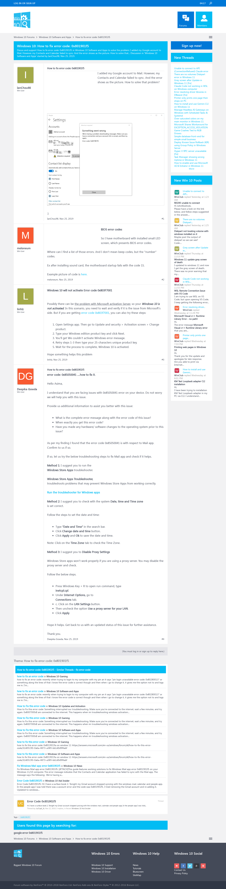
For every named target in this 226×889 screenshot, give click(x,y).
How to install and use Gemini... (194, 371)
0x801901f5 (25, 817)
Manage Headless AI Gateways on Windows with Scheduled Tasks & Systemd (191, 112)
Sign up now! (192, 45)
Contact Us (179, 870)
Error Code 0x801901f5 (29, 780)
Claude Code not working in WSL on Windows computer (191, 87)
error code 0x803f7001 (95, 313)
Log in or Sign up (24, 3)
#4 (163, 639)
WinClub (178, 196)
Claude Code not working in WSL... (196, 280)
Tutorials (137, 868)
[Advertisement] (72, 91)
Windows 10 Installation (103, 868)
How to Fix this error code (31, 706)
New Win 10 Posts (188, 180)
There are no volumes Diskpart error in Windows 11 (189, 76)
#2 (163, 279)
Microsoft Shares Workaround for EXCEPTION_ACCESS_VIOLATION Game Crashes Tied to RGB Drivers (191, 129)
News (135, 865)
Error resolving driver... (194, 306)
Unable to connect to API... (193, 192)
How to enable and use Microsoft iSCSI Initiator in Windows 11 (191, 164)
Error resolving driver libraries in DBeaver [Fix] (190, 93)
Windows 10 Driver (101, 871)
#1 (163, 218)
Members (202, 25)
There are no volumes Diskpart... (194, 221)
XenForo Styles (101, 885)
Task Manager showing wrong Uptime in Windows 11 (189, 158)
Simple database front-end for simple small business (189, 138)
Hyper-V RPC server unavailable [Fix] (190, 152)
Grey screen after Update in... (195, 249)
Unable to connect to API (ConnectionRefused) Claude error (191, 70)
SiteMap (137, 875)
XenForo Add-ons (82, 885)
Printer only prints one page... (194, 337)
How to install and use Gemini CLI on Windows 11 (191, 105)
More (191, 168)
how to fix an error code (30, 676)
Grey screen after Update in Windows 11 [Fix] (188, 82)
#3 (163, 359)
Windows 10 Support (102, 865)
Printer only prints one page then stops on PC (191, 99)
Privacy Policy (181, 873)
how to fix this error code (31, 741)
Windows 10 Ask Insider (81, 808)
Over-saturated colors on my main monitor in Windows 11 (189, 120)
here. (84, 274)
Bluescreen (138, 871)
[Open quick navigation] (210, 37)
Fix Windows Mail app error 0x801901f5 (38, 765)
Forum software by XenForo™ (43, 885)
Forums (183, 25)
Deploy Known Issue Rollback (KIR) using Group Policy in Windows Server (191, 145)
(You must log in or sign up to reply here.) (143, 651)
